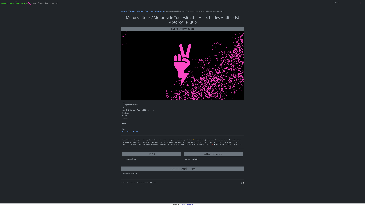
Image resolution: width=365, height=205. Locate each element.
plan (34, 3)
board (52, 3)
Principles (140, 183)
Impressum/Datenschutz (187, 204)
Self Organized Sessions (155, 11)
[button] (361, 3)
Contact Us (124, 183)
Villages (40, 3)
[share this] (241, 183)
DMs (46, 3)
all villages (140, 11)
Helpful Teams (150, 183)
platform (124, 11)
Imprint (132, 183)
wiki (57, 3)
